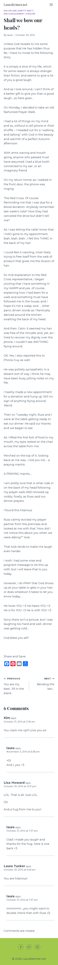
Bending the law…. (45, 683)
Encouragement (14, 14)
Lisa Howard (14, 782)
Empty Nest (25, 11)
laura (9, 35)
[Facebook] (21, 947)
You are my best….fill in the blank (14, 686)
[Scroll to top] (50, 960)
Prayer (30, 14)
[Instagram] (37, 947)
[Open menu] (51, 4)
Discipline (10, 11)
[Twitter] (29, 947)
